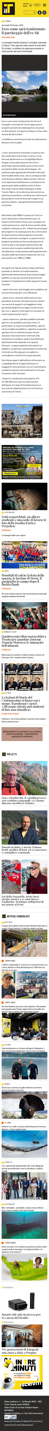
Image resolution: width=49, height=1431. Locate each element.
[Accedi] (30, 5)
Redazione (8, 1421)
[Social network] (39, 12)
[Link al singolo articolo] (24, 496)
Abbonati (37, 5)
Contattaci (17, 1421)
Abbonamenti (27, 1424)
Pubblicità (26, 1421)
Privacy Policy (36, 1421)
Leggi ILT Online (26, 5)
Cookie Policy (9, 1424)
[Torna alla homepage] (7, 7)
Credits (18, 1424)
